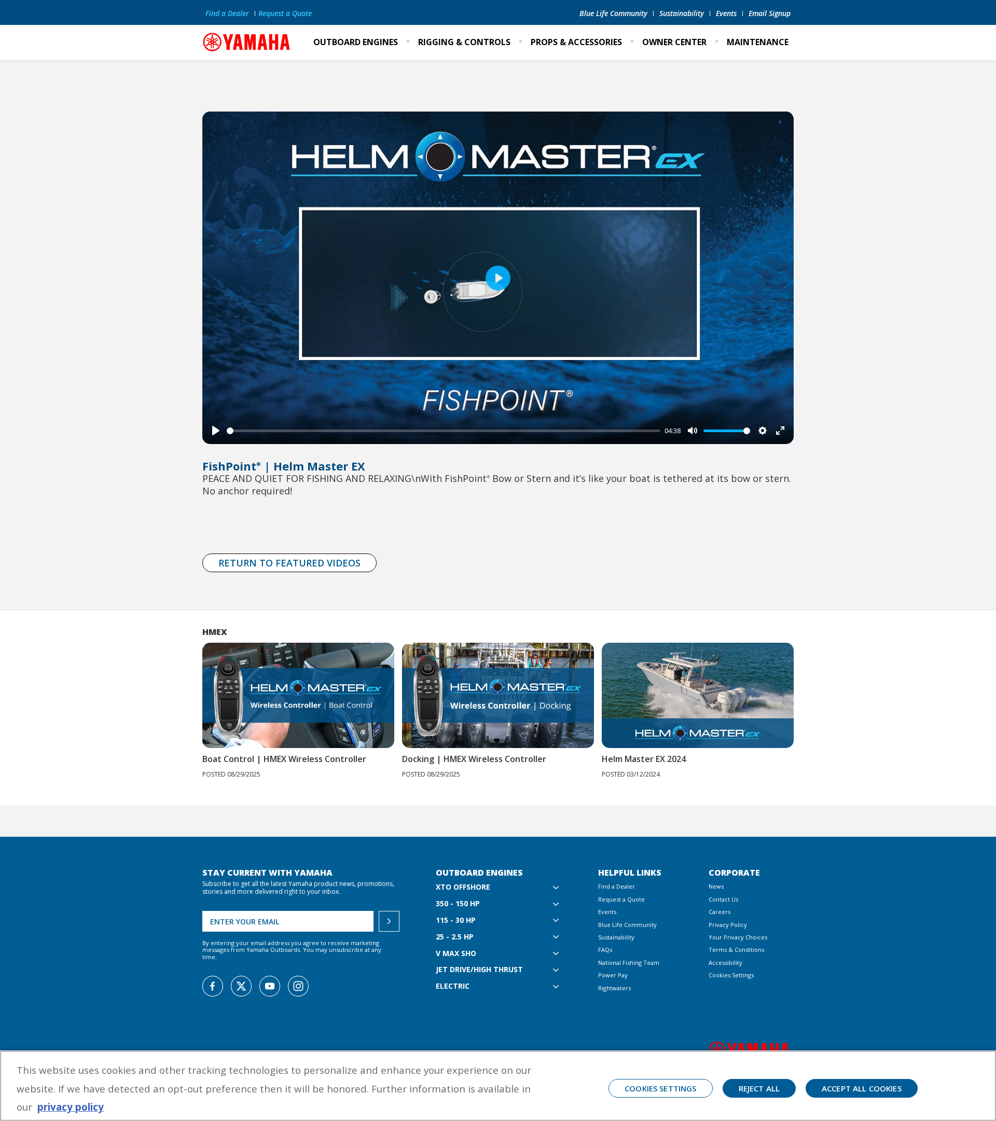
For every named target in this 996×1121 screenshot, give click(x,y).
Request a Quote (285, 13)
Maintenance (758, 42)
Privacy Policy (728, 925)
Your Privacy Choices (738, 937)
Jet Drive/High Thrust (479, 969)
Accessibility (725, 962)
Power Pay (613, 975)
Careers (719, 912)
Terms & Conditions (736, 949)
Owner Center (674, 42)
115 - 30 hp (456, 920)
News (716, 886)
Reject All (759, 1088)
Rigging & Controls (464, 42)
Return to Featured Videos (289, 563)
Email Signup (770, 13)
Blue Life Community (613, 13)
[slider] (443, 431)
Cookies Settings (731, 975)
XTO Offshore (463, 887)
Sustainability (681, 13)
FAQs (605, 949)
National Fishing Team (628, 962)
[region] (498, 1085)
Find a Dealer (227, 13)
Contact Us (723, 899)
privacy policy (70, 1106)
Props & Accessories (576, 42)
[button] (807, 698)
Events (726, 13)
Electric (452, 986)
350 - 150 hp (458, 903)
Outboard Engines (355, 42)
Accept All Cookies (862, 1088)
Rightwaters (614, 988)
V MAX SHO (456, 953)
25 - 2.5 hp (455, 937)
